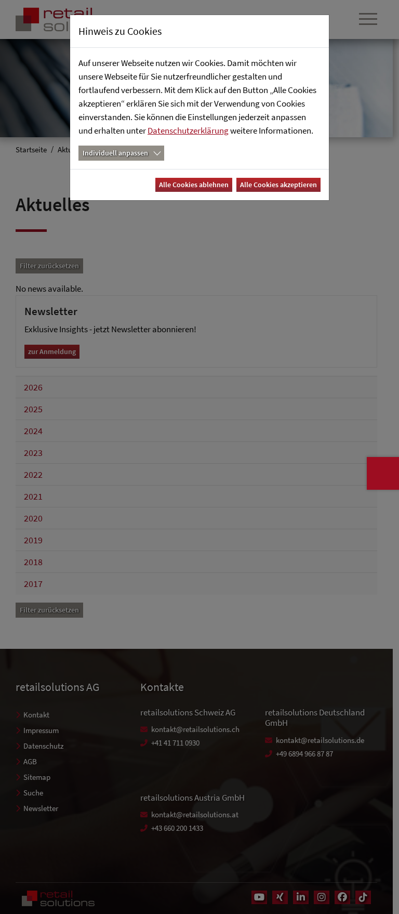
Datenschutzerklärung (188, 130)
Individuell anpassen (115, 153)
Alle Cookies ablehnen (194, 184)
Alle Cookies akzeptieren (278, 184)
